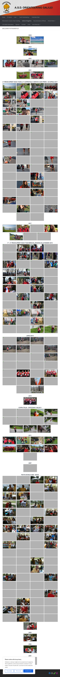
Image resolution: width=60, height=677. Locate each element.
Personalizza (9, 671)
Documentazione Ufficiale (39, 21)
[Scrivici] (52, 673)
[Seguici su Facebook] (50, 673)
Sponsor (17, 24)
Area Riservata (35, 24)
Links (29, 24)
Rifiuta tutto (18, 671)
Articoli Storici (51, 21)
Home (3, 17)
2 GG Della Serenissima (7, 24)
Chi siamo (9, 17)
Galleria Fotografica (26, 21)
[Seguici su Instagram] (57, 673)
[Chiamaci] (54, 673)
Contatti (24, 24)
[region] (19, 665)
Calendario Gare (35, 17)
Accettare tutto (28, 671)
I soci (15, 17)
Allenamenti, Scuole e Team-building (11, 21)
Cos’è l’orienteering (24, 17)
